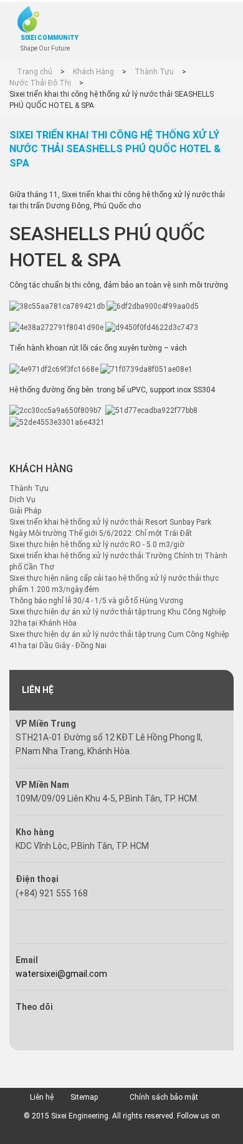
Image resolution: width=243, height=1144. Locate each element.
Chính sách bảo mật (164, 1097)
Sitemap (84, 1097)
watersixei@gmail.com (61, 974)
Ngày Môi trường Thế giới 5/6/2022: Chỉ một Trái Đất (100, 533)
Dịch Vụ (22, 499)
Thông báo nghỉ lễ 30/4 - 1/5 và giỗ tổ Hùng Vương (96, 600)
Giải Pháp (25, 511)
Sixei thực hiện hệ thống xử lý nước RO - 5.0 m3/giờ (96, 544)
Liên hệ (42, 1097)
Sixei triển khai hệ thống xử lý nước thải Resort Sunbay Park (110, 522)
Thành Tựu (29, 488)
